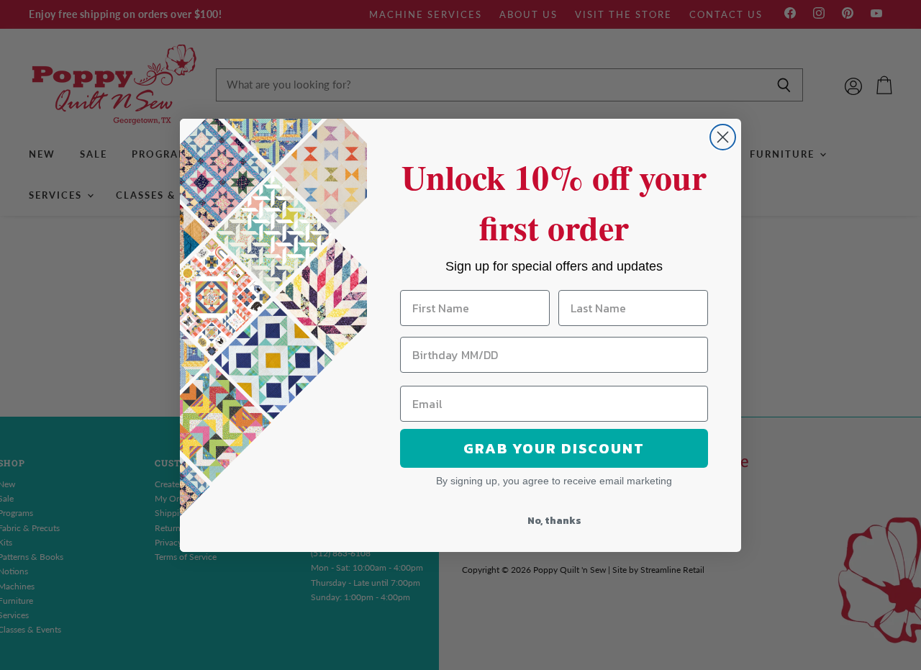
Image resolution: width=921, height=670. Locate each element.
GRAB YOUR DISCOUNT (554, 448)
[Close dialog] (722, 137)
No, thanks (554, 520)
